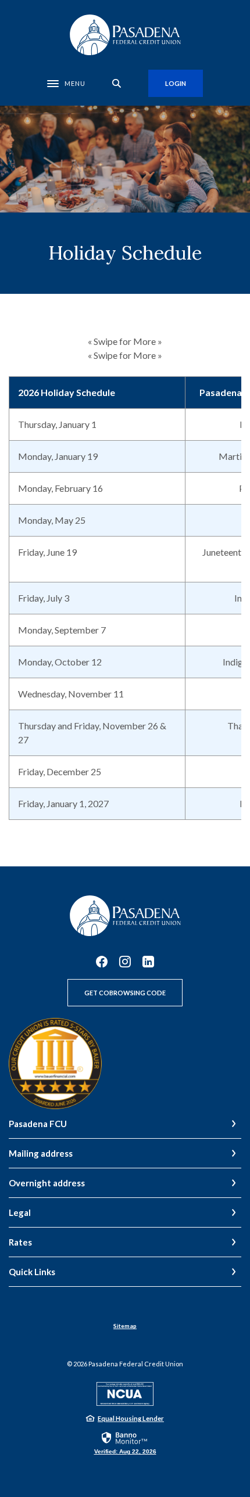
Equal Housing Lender (131, 1418)
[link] (125, 1442)
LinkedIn (148, 961)
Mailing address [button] (41, 1153)
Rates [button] (20, 1242)
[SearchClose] (117, 83)
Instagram (125, 961)
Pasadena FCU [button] (38, 1123)
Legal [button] (20, 1212)
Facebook (102, 961)
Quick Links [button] (32, 1271)
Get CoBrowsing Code (125, 992)
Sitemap (125, 1325)
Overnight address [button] (47, 1183)
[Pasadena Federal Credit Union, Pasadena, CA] (125, 35)
